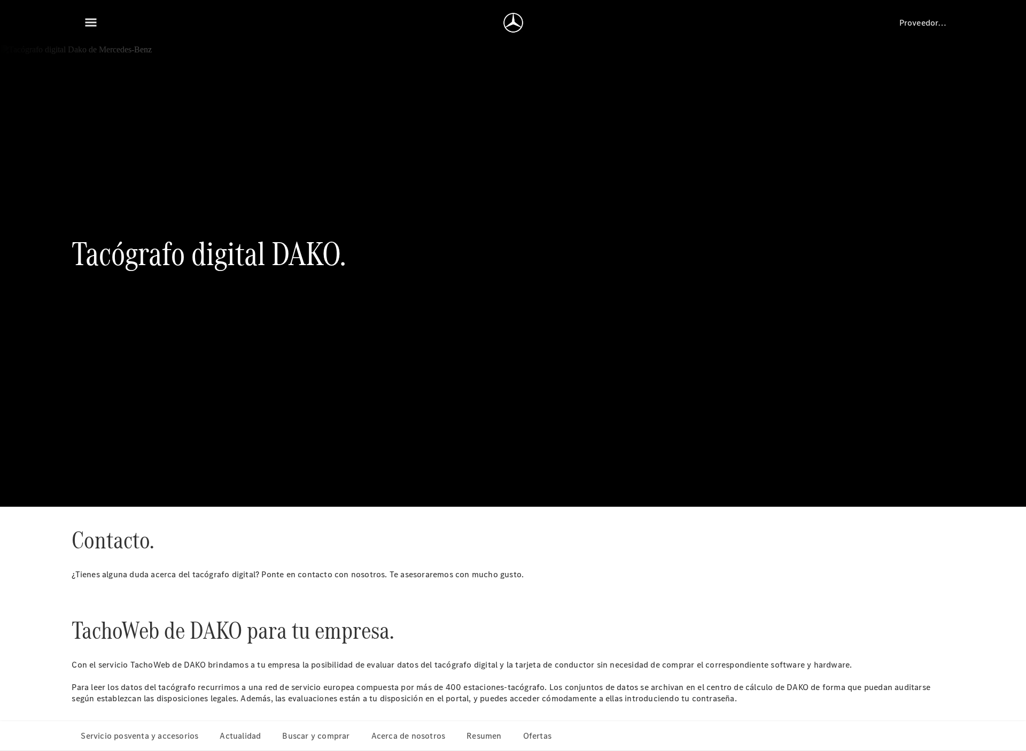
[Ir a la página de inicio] (513, 22)
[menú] (91, 22)
